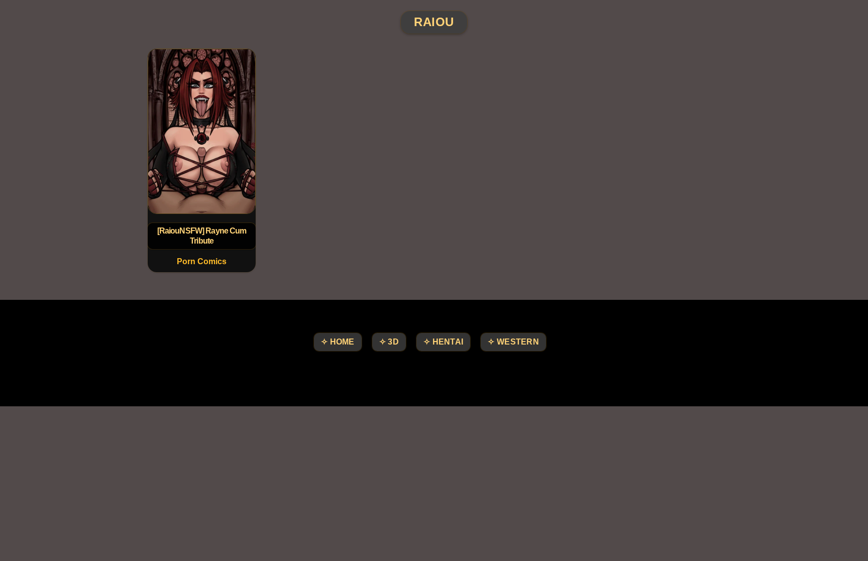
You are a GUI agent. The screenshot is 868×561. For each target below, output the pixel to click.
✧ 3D (389, 342)
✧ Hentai (443, 342)
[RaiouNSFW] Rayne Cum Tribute (202, 236)
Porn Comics (202, 261)
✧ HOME (338, 342)
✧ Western (513, 342)
